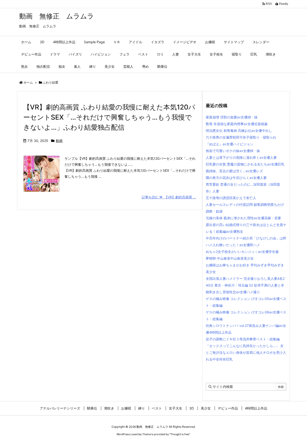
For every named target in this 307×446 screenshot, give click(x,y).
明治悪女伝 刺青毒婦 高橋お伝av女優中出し (239, 130)
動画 (59, 141)
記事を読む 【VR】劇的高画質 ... (169, 197)
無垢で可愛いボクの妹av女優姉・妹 (233, 151)
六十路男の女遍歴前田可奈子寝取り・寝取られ (241, 137)
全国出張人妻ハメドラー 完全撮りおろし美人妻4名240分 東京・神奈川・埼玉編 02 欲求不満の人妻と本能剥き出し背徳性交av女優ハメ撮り (245, 285)
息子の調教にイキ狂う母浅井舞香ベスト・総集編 (243, 339)
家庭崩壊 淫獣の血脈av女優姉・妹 (232, 117)
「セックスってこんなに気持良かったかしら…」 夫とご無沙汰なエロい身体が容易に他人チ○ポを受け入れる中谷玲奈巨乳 (246, 352)
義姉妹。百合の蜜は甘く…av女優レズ (234, 171)
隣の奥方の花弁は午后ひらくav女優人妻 (236, 178)
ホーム (28, 82)
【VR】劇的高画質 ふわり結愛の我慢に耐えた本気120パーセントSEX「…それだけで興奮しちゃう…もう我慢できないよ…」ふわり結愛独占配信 (109, 117)
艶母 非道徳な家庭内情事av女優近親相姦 (237, 124)
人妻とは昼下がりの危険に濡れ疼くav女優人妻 (241, 157)
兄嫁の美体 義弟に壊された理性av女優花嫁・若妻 (243, 218)
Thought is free (179, 434)
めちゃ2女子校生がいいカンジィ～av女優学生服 (242, 252)
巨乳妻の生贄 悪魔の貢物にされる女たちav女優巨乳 (245, 164)
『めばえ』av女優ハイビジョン (229, 144)
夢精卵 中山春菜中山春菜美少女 (230, 258)
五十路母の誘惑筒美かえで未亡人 (231, 198)
